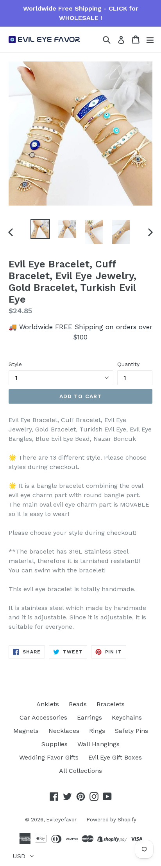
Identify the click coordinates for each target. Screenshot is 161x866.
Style (15, 364)
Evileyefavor (61, 820)
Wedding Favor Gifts (49, 757)
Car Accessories (43, 717)
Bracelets (111, 704)
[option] (40, 229)
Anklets (47, 704)
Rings (97, 730)
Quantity (128, 364)
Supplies (54, 744)
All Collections (80, 770)
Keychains (127, 717)
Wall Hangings (98, 744)
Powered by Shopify (111, 820)
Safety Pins (131, 730)
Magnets (26, 730)
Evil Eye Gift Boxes (115, 757)
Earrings (89, 717)
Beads (78, 704)
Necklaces (63, 730)
